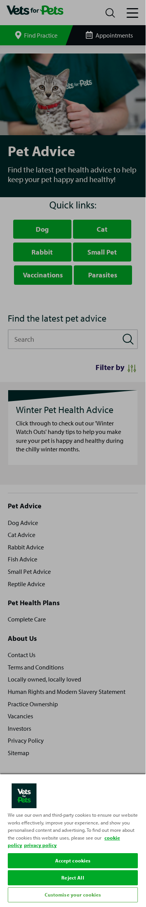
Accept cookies (73, 860)
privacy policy (40, 845)
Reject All (72, 877)
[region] (73, 838)
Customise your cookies (73, 895)
